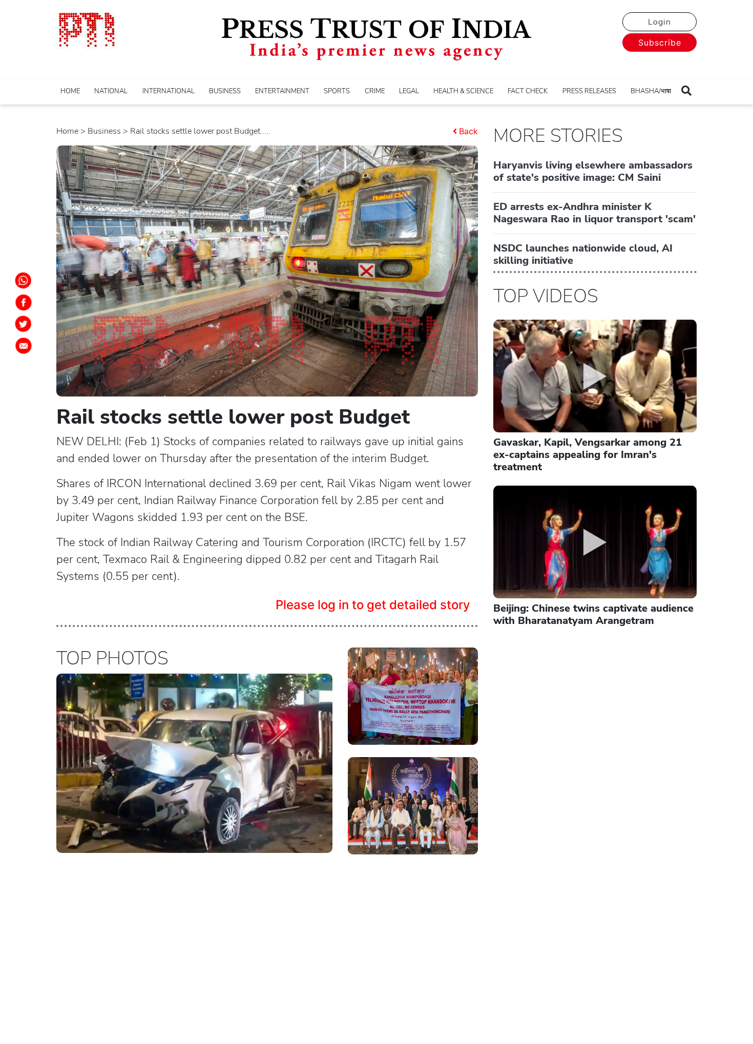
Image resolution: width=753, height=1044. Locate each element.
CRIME (375, 91)
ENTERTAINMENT (282, 91)
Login (659, 22)
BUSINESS (225, 91)
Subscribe (659, 42)
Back (468, 131)
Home (67, 131)
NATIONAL (111, 91)
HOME (70, 91)
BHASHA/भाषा (651, 91)
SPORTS (337, 91)
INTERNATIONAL (168, 91)
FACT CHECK (528, 91)
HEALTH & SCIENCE (463, 91)
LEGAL (409, 91)
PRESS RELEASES (589, 91)
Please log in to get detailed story (373, 604)
